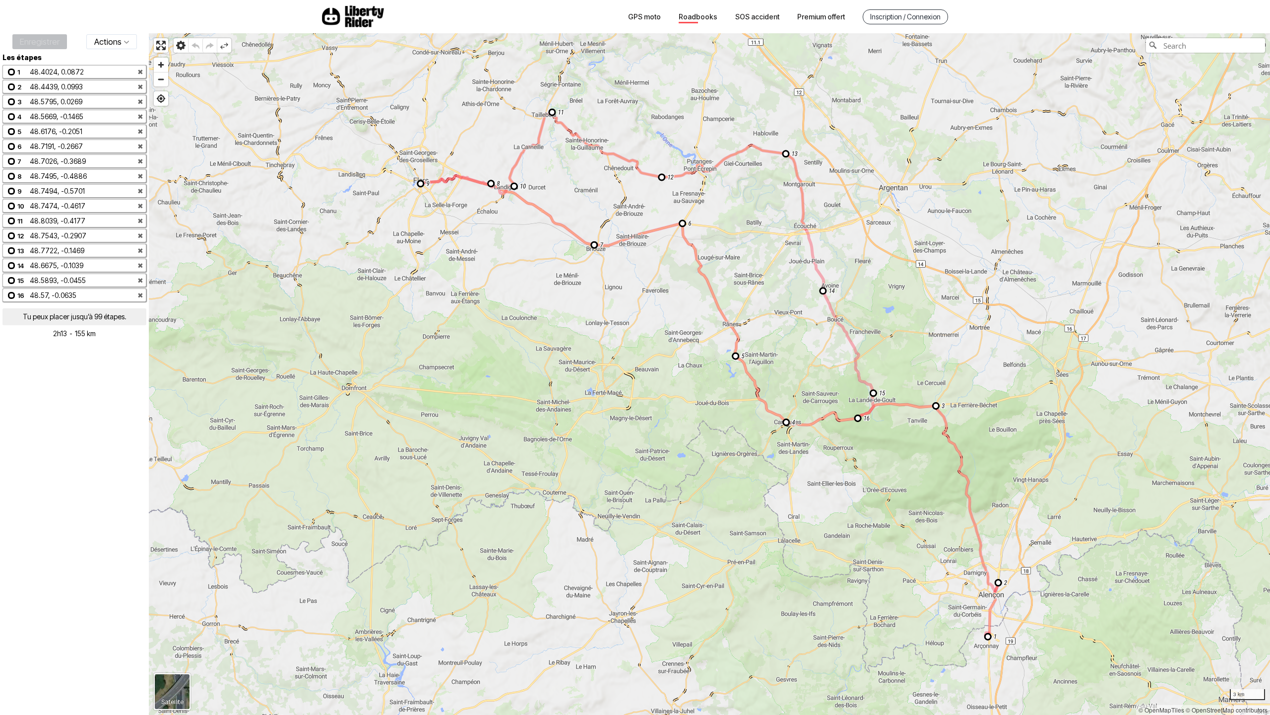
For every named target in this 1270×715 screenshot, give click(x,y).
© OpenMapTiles (1161, 710)
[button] (74, 71)
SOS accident (757, 16)
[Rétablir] (209, 45)
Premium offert (821, 16)
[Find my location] (161, 98)
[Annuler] (195, 45)
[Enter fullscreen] (161, 45)
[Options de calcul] (181, 45)
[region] (709, 374)
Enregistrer (40, 42)
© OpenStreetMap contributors (1227, 710)
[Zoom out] (161, 79)
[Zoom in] (161, 65)
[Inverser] (224, 45)
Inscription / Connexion (905, 16)
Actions (108, 42)
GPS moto (644, 16)
